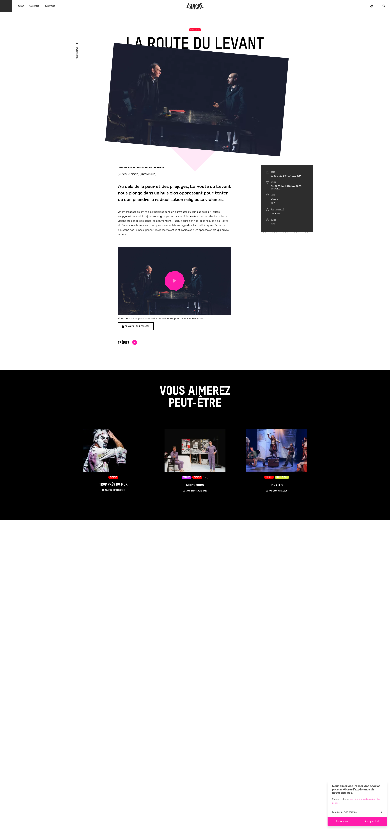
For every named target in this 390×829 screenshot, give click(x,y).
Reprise (186, 477)
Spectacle (195, 30)
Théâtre (134, 174)
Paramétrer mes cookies (344, 812)
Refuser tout (342, 821)
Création (123, 174)
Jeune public (282, 477)
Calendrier (34, 6)
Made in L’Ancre (148, 174)
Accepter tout (372, 821)
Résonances (50, 6)
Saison (21, 6)
